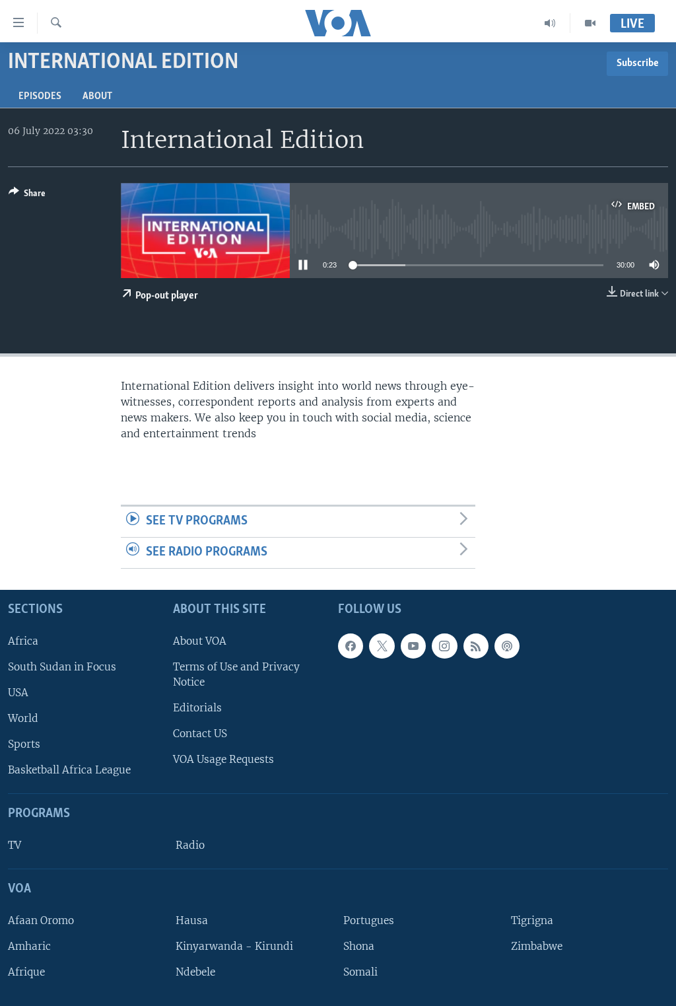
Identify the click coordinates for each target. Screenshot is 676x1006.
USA (18, 692)
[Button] (27, 195)
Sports (24, 744)
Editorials (197, 707)
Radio (190, 845)
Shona (358, 945)
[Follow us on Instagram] (444, 645)
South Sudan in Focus (62, 666)
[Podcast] (507, 645)
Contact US (200, 733)
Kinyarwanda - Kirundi (234, 945)
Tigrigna (532, 920)
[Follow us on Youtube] (413, 645)
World (23, 718)
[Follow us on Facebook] (350, 645)
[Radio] (550, 23)
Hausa (192, 920)
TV (14, 845)
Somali (360, 972)
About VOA (199, 640)
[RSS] (476, 645)
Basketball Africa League (69, 770)
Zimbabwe (536, 945)
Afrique (26, 972)
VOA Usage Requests (223, 759)
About (97, 96)
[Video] (590, 23)
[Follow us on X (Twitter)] (381, 645)
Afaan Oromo (41, 920)
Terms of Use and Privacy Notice (236, 674)
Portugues (368, 920)
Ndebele (195, 972)
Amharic (29, 945)
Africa (23, 640)
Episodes (39, 96)
